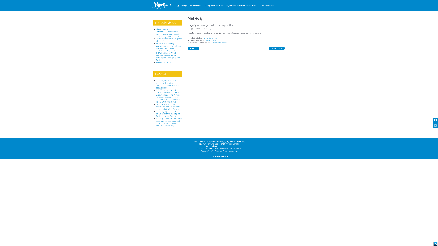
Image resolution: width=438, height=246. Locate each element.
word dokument (210, 38)
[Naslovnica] (178, 5)
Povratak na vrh (219, 156)
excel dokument (220, 43)
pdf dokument (210, 40)
